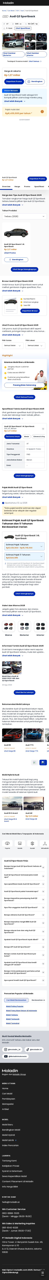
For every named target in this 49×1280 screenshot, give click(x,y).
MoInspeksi (7, 1104)
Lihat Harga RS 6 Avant (10, 820)
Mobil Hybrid (8, 1135)
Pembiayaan (8, 1098)
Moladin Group (19, 1074)
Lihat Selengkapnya (24, 476)
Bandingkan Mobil (11, 1129)
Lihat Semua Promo (24, 397)
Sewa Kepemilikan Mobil (14, 1176)
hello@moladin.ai (10, 1202)
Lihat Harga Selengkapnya (24, 269)
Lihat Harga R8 (9, 751)
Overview (6, 186)
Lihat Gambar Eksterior (9, 54)
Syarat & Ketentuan (12, 1171)
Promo (27, 186)
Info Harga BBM (10, 1186)
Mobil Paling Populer (14, 1006)
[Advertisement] (24, 145)
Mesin (26, 436)
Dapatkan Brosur (30, 311)
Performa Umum (13, 436)
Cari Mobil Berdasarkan (16, 1000)
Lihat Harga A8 (31, 819)
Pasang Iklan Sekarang (24, 385)
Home (4, 11)
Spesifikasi (39, 186)
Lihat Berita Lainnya (24, 692)
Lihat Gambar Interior (33, 54)
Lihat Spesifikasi (23, 28)
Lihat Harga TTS (32, 751)
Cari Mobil (11, 11)
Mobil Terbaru (12, 1015)
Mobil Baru (7, 1124)
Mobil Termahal (12, 1023)
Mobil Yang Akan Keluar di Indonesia (21, 1011)
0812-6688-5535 (10, 1213)
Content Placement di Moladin (17, 1181)
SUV (17, 11)
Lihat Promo (10, 253)
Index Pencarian (10, 1145)
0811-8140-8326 (10, 1227)
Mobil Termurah (12, 1019)
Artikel (5, 1109)
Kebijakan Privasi (10, 1165)
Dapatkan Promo (14, 81)
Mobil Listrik (8, 1140)
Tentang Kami (9, 1160)
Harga (17, 186)
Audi (22, 11)
